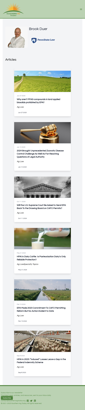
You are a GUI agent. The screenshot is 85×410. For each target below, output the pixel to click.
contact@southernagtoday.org (13, 400)
